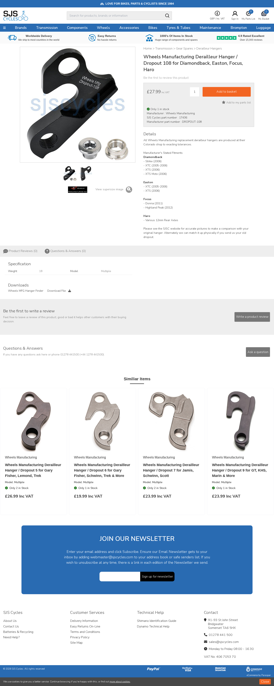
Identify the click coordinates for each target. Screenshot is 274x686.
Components (77, 27)
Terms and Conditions (85, 632)
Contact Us (11, 626)
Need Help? (11, 637)
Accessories (129, 27)
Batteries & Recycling (18, 632)
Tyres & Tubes (178, 27)
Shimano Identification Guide (156, 621)
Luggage (263, 27)
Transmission (47, 27)
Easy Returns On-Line (85, 626)
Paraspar (266, 675)
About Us (10, 621)
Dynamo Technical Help (153, 626)
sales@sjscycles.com (224, 642)
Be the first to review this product (166, 78)
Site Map (76, 642)
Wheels (103, 27)
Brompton (238, 27)
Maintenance (210, 27)
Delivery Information (84, 621)
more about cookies (120, 681)
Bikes (152, 27)
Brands (21, 27)
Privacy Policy (79, 637)
